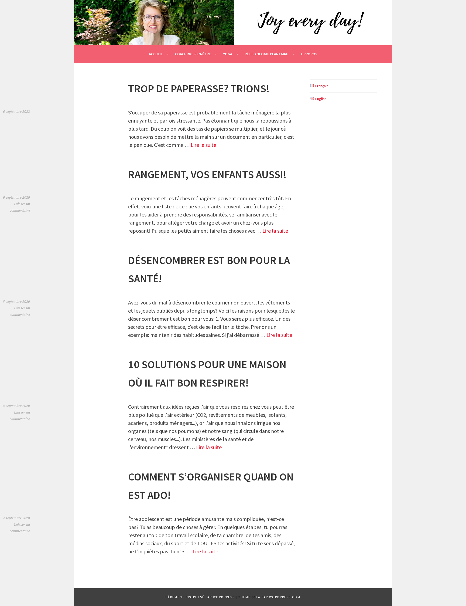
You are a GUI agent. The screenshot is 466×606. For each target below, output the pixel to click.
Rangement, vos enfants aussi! (207, 174)
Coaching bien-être (193, 54)
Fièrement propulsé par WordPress (200, 597)
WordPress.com (284, 597)
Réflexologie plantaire (266, 54)
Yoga (227, 54)
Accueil (156, 54)
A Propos (308, 54)
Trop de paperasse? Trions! (198, 88)
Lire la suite (203, 144)
